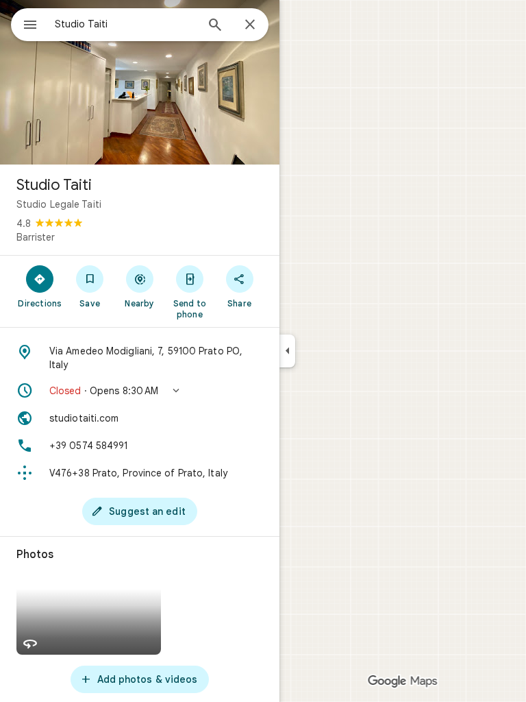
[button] (139, 390)
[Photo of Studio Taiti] (139, 82)
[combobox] (125, 24)
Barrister (35, 237)
